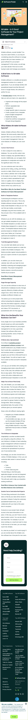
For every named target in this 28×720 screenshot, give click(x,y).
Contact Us (5, 684)
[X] (20, 694)
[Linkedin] (11, 48)
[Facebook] (16, 694)
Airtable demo (7, 95)
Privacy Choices (7, 689)
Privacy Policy (17, 576)
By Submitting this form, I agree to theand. (14, 576)
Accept (14, 716)
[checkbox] (6, 576)
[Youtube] (23, 694)
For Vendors (6, 687)
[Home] (9, 2)
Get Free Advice (14, 580)
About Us (5, 681)
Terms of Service (10, 576)
